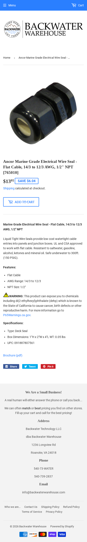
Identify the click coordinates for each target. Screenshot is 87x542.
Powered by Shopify (62, 526)
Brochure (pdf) (12, 355)
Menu (12, 5)
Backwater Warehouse (32, 526)
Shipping (9, 188)
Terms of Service (32, 511)
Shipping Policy (50, 506)
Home (6, 57)
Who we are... (12, 506)
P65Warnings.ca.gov (16, 315)
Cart (80, 5)
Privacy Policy (54, 511)
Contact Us (30, 506)
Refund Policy (71, 506)
